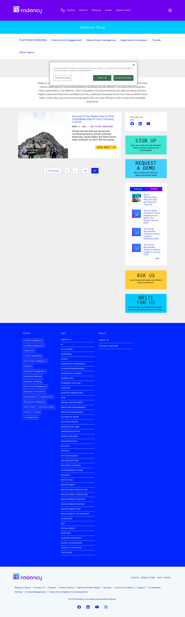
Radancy (32, 152)
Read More (104, 147)
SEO (63, 524)
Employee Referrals (33, 376)
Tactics (27, 412)
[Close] (134, 65)
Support (141, 587)
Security (107, 587)
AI (62, 345)
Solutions (71, 10)
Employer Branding (32, 381)
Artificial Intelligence (33, 340)
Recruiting (67, 480)
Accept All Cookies (123, 78)
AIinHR (64, 359)
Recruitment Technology (75, 514)
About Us (83, 10)
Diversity (28, 366)
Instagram (106, 607)
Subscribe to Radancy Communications (68, 592)
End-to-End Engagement (66, 40)
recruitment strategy (73, 499)
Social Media (68, 528)
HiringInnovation (70, 432)
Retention (66, 519)
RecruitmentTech (70, 509)
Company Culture (71, 383)
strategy (66, 533)
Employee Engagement (34, 371)
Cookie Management (36, 592)
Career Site (29, 351)
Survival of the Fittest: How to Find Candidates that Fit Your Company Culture (93, 119)
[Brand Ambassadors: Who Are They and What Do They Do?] (136, 198)
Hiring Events (30, 397)
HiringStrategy (69, 441)
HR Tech (65, 446)
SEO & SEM (29, 407)
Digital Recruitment (72, 403)
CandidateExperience (72, 369)
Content (65, 388)
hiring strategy (69, 436)
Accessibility (154, 587)
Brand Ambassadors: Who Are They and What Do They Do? (150, 200)
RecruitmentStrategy (73, 504)
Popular (138, 189)
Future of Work (70, 417)
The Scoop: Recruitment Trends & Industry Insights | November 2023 (152, 234)
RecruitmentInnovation (74, 490)
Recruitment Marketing (34, 402)
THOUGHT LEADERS (108, 346)
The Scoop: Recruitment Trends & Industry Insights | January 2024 (152, 250)
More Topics (26, 52)
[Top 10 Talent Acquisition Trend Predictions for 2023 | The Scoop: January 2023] (136, 214)
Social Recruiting (45, 407)
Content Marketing (32, 356)
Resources (96, 10)
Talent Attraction (71, 548)
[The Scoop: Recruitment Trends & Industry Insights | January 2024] (136, 248)
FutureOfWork (69, 422)
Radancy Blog (92, 27)
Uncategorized (30, 417)
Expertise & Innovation (134, 40)
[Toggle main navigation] (63, 10)
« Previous (52, 170)
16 (85, 170)
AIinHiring (66, 354)
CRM (63, 398)
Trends (156, 40)
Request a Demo (123, 10)
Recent (154, 189)
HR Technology (69, 456)
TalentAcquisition (71, 538)
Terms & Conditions (124, 587)
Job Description (70, 461)
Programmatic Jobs (72, 470)
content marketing (72, 393)
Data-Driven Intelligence (101, 40)
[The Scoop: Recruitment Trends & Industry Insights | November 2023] (136, 232)
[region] (93, 74)
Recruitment (68, 485)
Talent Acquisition (71, 543)
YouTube (148, 123)
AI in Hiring (67, 349)
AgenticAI (66, 340)
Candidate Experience (34, 345)
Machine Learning (71, 465)
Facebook (132, 123)
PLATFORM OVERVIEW (33, 40)
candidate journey (71, 374)
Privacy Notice (66, 587)
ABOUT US (104, 340)
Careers (108, 10)
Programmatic (46, 397)
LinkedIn (140, 123)
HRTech (65, 451)
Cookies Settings (62, 78)
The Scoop (66, 553)
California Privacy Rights (88, 587)
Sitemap (19, 592)
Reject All (102, 78)
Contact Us (39, 587)
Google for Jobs (70, 427)
